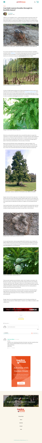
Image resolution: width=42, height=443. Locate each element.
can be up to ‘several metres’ (30, 91)
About (21, 419)
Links (21, 429)
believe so (13, 53)
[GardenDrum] (21, 2)
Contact (21, 426)
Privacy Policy (21, 416)
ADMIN (27, 440)
